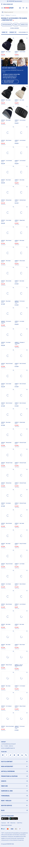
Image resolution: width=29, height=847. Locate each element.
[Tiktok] (10, 755)
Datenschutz (12, 822)
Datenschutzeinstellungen (6, 825)
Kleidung (8, 15)
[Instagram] (2, 755)
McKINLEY (12, 32)
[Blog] (14, 810)
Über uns (4, 786)
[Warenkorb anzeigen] (27, 8)
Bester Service (6, 805)
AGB (8, 822)
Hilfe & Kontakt (6, 761)
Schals (16, 24)
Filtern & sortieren (14, 28)
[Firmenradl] (14, 795)
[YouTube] (14, 755)
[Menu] (2, 8)
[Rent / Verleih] (14, 800)
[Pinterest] (18, 755)
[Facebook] (6, 755)
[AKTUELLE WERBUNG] (14, 771)
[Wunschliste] (23, 8)
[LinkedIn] (22, 755)
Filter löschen (22, 32)
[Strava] (26, 755)
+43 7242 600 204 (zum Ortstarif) (8, 743)
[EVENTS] (14, 781)
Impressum (3, 822)
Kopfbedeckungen (6, 24)
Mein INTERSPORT (7, 766)
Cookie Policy (19, 822)
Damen (2, 15)
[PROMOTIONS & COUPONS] (14, 776)
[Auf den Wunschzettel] (13, 38)
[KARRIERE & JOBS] (14, 790)
